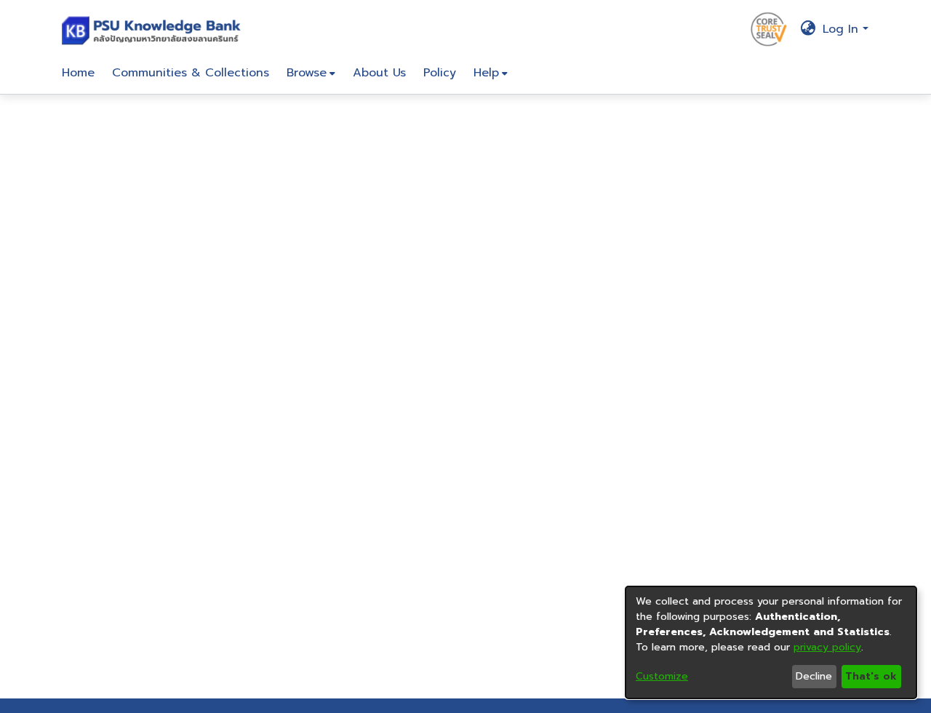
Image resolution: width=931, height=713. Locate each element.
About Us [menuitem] (379, 72)
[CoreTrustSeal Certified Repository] (769, 28)
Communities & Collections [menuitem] (190, 72)
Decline (814, 676)
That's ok (871, 676)
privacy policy (827, 647)
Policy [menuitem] (439, 72)
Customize (662, 676)
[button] (154, 29)
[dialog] (771, 642)
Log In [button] (843, 29)
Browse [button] (307, 72)
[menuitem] (311, 72)
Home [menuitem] (78, 72)
